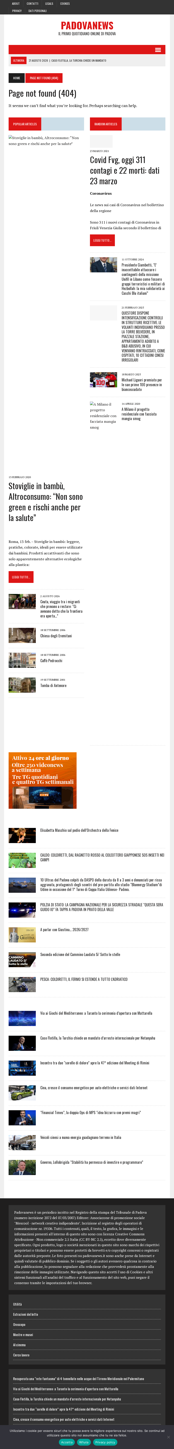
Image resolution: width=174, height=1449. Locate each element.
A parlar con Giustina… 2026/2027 (64, 929)
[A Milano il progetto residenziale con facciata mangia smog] (103, 737)
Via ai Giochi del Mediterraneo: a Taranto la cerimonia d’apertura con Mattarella (96, 1013)
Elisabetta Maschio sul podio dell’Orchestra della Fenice (79, 830)
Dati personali (38, 11)
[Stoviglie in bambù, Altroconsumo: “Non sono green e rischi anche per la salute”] (46, 470)
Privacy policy (105, 1442)
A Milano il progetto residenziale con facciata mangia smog (139, 414)
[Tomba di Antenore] (22, 689)
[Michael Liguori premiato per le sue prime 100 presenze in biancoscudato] (103, 384)
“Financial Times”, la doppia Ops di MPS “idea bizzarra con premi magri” (90, 1112)
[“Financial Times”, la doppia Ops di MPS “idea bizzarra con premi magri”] (22, 1122)
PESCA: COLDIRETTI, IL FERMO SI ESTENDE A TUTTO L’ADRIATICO (84, 979)
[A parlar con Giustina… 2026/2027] (22, 939)
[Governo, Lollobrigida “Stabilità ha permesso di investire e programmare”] (22, 1172)
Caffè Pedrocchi (51, 660)
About (16, 3)
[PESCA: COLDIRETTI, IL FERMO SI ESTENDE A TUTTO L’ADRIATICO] (22, 989)
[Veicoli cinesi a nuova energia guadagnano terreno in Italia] (22, 1147)
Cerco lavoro (21, 1354)
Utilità (17, 1304)
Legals (49, 3)
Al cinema (19, 1344)
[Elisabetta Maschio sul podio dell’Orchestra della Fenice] (22, 840)
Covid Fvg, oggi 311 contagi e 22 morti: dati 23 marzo (125, 170)
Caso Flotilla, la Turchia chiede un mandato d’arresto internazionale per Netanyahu (97, 1038)
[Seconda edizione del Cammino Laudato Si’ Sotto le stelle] (22, 964)
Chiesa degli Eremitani (56, 635)
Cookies (65, 3)
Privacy (17, 11)
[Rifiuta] (168, 1437)
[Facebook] (145, 3)
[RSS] (161, 3)
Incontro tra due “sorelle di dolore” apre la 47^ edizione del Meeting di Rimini (94, 1063)
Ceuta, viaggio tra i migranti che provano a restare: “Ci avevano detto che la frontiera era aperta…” (61, 608)
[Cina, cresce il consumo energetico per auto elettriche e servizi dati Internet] (22, 1097)
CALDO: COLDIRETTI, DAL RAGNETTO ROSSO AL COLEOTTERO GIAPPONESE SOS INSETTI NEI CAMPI (102, 857)
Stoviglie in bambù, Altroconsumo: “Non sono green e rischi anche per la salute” (46, 501)
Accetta (66, 1442)
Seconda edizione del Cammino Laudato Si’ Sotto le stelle (80, 954)
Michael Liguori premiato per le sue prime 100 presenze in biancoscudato (142, 384)
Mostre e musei (23, 1334)
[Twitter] (153, 3)
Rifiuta (84, 1442)
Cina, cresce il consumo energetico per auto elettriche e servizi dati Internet (93, 1087)
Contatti (32, 3)
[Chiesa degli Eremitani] (22, 640)
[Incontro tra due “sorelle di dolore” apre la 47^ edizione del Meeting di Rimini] (22, 1072)
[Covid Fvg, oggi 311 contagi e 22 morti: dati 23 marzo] (101, 144)
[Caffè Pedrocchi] (22, 664)
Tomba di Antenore (53, 685)
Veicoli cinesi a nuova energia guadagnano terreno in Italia (80, 1137)
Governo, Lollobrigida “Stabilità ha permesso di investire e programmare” (91, 1162)
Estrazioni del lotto (25, 1314)
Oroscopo (19, 1324)
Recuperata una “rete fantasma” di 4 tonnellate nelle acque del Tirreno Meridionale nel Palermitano (78, 1378)
